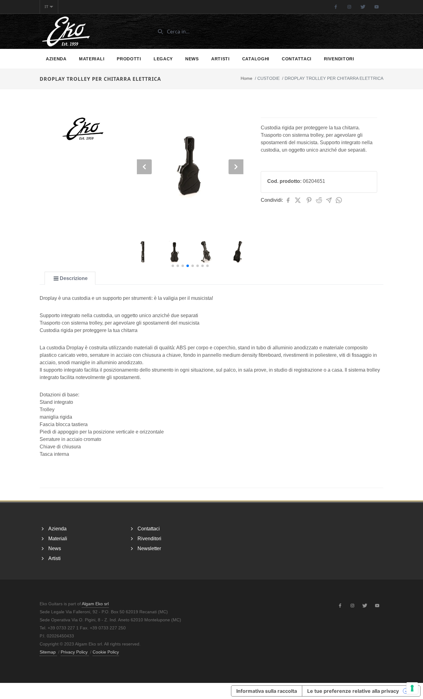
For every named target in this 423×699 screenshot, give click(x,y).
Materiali (91, 58)
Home (246, 78)
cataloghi (255, 58)
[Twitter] (363, 7)
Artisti (220, 58)
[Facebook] (335, 7)
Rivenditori (339, 58)
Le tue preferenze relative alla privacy (353, 691)
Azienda (56, 58)
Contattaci (297, 58)
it (46, 6)
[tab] (70, 278)
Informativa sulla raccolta (266, 691)
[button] (173, 266)
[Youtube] (376, 7)
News (192, 58)
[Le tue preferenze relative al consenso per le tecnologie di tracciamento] (412, 688)
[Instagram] (349, 7)
